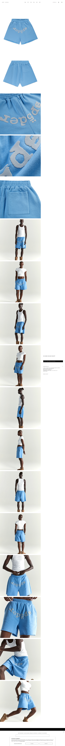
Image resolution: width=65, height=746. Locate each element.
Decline (46, 743)
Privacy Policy (22, 741)
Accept (32, 743)
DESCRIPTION (46, 366)
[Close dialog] (64, 732)
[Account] (58, 2)
